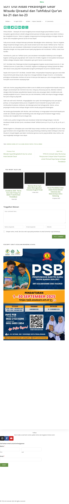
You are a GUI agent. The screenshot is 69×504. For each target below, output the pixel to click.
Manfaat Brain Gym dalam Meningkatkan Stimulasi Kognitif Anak (34, 188)
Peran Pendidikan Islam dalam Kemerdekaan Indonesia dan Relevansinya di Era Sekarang (56, 192)
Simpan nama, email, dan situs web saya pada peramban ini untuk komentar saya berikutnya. (33, 231)
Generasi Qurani (11, 144)
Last (23, 452)
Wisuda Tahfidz (29, 144)
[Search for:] (45, 2)
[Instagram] (2, 438)
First (1, 452)
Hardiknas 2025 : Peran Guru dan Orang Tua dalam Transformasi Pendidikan (13, 194)
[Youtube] (11, 438)
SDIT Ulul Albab (20, 144)
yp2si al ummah (38, 144)
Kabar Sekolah (36, 21)
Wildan (7, 21)
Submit (4, 465)
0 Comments (49, 21)
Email (2, 456)
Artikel (28, 21)
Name (2, 446)
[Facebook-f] (6, 438)
